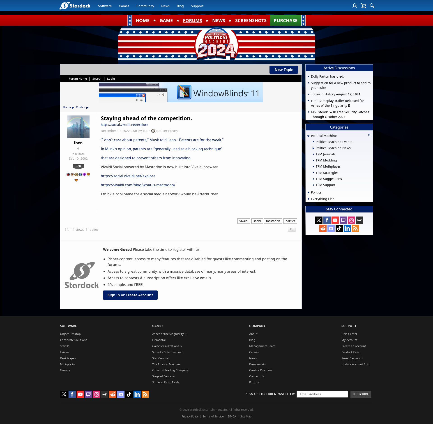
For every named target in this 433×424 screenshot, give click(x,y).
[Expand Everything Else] (308, 199)
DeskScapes (68, 358)
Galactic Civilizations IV (167, 346)
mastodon (273, 221)
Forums (254, 382)
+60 (78, 166)
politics (290, 221)
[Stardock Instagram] (351, 220)
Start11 (65, 346)
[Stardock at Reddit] (323, 228)
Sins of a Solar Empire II (167, 352)
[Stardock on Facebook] (327, 220)
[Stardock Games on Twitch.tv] (343, 220)
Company (257, 326)
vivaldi (244, 221)
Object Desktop (70, 334)
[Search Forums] (372, 5)
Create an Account (353, 346)
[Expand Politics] (308, 192)
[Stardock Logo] (75, 5)
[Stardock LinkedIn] (347, 228)
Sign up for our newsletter (270, 394)
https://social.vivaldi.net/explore (124, 124)
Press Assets (257, 364)
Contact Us (256, 376)
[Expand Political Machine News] (313, 148)
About (253, 334)
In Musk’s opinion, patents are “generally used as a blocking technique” (162, 148)
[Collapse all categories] (369, 134)
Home (67, 107)
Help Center (349, 334)
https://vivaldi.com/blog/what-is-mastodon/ (138, 184)
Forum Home (78, 78)
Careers (254, 352)
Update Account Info (355, 364)
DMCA (232, 416)
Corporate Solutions (73, 340)
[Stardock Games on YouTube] (335, 220)
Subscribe (361, 394)
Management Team (262, 346)
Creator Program (260, 370)
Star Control (160, 358)
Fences (64, 352)
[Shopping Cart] (363, 5)
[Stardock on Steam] (359, 220)
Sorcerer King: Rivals (165, 382)
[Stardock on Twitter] (319, 220)
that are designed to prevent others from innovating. (146, 157)
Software (105, 6)
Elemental (159, 340)
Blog (180, 6)
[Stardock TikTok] (339, 228)
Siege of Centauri (163, 376)
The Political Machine (166, 364)
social (257, 221)
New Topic (284, 69)
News (165, 6)
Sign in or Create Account (130, 295)
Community (145, 6)
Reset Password (352, 358)
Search (96, 78)
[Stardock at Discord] (331, 228)
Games (124, 6)
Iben (78, 142)
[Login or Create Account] (354, 5)
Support (197, 6)
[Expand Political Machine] (308, 136)
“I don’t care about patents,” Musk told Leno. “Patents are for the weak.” (162, 139)
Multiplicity (67, 364)
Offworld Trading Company (170, 370)
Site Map (245, 416)
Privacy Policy (190, 416)
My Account (349, 340)
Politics (80, 107)
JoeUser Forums (167, 131)
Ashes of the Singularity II (169, 334)
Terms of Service (213, 416)
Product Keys (350, 352)
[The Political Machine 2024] (216, 44)
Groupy (65, 370)
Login (111, 78)
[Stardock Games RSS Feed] (355, 228)
